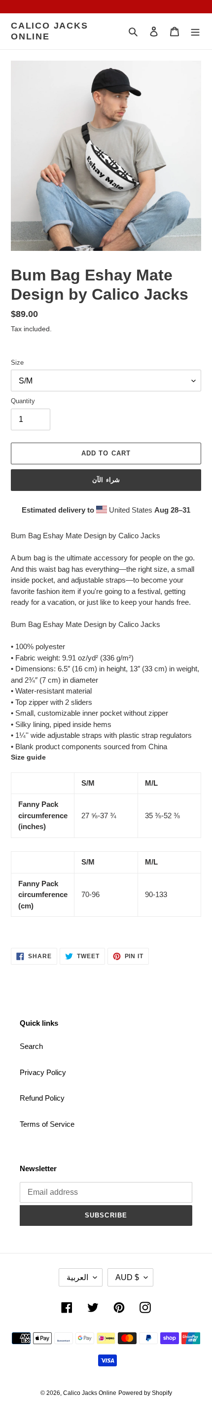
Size (17, 362)
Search (31, 1046)
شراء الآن (105, 480)
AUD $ (127, 1277)
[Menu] (195, 31)
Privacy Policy (43, 1072)
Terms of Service (47, 1124)
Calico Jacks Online (49, 31)
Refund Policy (42, 1098)
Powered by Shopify (145, 1393)
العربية (77, 1277)
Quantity (23, 401)
